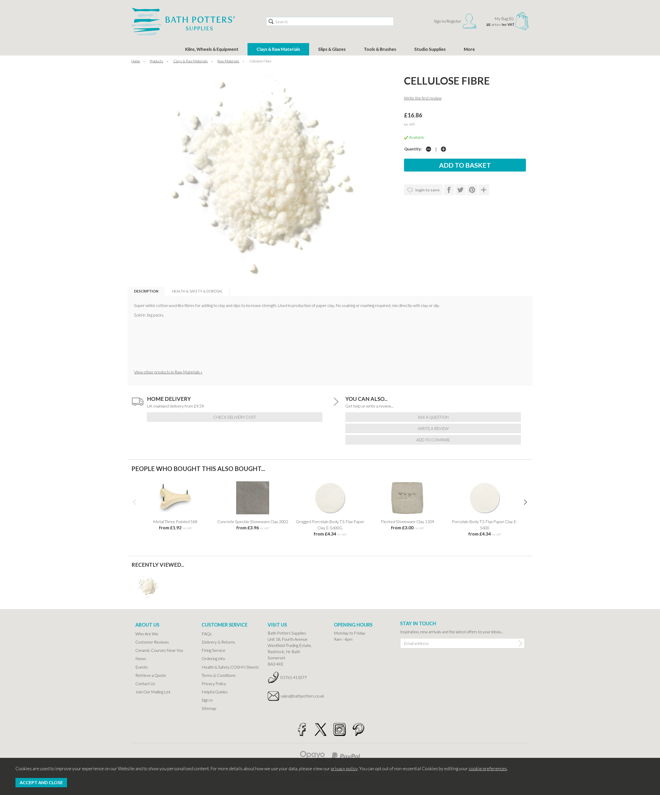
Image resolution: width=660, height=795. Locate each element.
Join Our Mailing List (152, 691)
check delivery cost (234, 417)
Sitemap (209, 708)
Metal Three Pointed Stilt (175, 521)
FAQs (207, 633)
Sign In (207, 699)
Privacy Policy (214, 683)
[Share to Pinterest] (472, 189)
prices (503, 24)
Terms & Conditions (219, 675)
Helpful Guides (215, 691)
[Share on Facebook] (449, 189)
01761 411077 (293, 677)
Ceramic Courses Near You (159, 650)
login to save (427, 189)
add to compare (433, 439)
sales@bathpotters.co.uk (302, 695)
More (469, 49)
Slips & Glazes (332, 49)
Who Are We (146, 633)
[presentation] (134, 501)
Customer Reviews (152, 641)
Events (141, 666)
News (140, 658)
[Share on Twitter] (460, 189)
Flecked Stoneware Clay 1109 (407, 521)
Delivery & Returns (218, 641)
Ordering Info (213, 658)
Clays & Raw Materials (278, 49)
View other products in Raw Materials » (168, 371)
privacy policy (344, 768)
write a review (433, 428)
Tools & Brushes (380, 49)
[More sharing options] (483, 189)
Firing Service (213, 650)
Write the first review (423, 97)
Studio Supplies (430, 49)
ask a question (433, 417)
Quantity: (413, 149)
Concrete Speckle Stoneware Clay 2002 (252, 521)
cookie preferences (488, 768)
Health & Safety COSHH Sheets (230, 666)
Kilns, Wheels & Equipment (211, 49)
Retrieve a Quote (150, 675)
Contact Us (145, 683)
